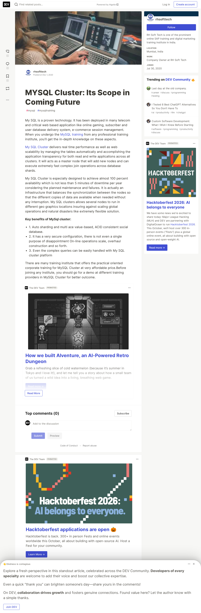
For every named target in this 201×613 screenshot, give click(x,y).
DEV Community (178, 79)
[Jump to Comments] (8, 65)
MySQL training (71, 134)
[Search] (16, 4)
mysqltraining (46, 110)
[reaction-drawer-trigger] (7, 53)
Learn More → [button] (36, 554)
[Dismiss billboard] (194, 563)
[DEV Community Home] (6, 4)
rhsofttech (39, 71)
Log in (166, 4)
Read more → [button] (157, 247)
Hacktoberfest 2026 (183, 224)
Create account (185, 4)
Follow (171, 27)
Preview (54, 435)
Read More (33, 393)
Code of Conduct (69, 445)
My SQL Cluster (36, 147)
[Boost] (8, 88)
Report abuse (90, 445)
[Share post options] (7, 100)
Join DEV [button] (11, 606)
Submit (38, 435)
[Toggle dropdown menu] (129, 287)
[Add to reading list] (8, 78)
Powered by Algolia (106, 4)
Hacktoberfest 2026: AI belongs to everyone (168, 204)
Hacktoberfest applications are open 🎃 (71, 529)
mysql (30, 110)
